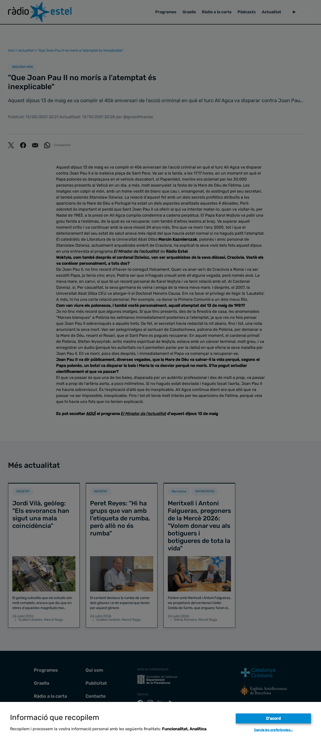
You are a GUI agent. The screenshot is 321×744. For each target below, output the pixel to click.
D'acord (273, 718)
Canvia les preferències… (273, 730)
